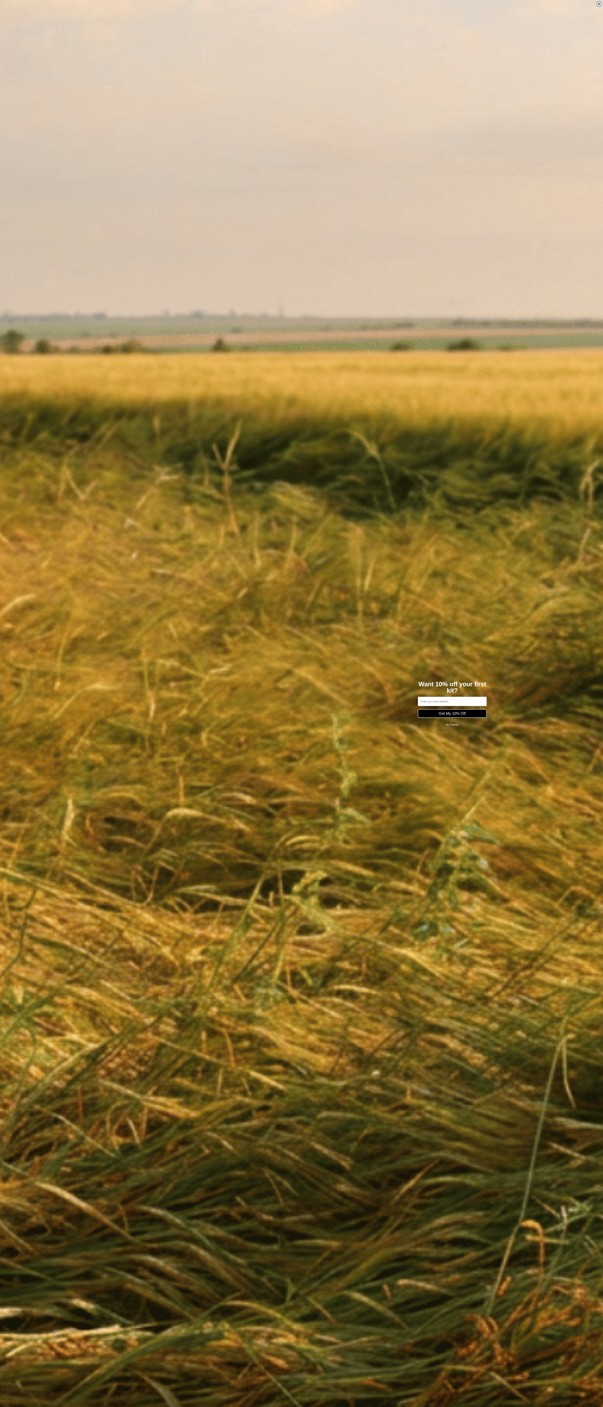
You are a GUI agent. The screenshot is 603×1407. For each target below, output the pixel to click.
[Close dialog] (599, 4)
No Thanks (452, 724)
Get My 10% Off (452, 713)
